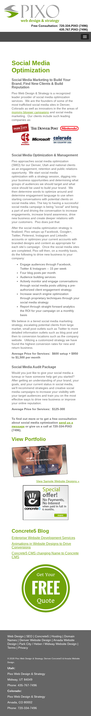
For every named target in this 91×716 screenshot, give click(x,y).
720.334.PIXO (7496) (73, 25)
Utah (10, 668)
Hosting (56, 636)
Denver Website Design (35, 640)
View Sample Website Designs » (57, 481)
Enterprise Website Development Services (43, 538)
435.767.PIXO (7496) (73, 29)
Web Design (15, 636)
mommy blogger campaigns (30, 112)
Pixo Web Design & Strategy (29, 658)
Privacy (23, 647)
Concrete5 (42, 636)
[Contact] (45, 588)
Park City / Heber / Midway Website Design (48, 644)
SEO (29, 636)
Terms (11, 647)
